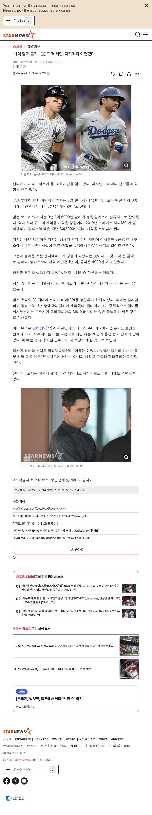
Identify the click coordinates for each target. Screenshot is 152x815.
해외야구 (33, 46)
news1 (63, 746)
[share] (129, 73)
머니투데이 (32, 746)
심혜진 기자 (19, 66)
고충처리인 (57, 739)
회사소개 (7, 739)
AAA (103, 746)
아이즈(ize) (114, 746)
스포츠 (18, 46)
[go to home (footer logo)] (18, 731)
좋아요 (79, 549)
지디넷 (74, 746)
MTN (44, 746)
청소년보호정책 (41, 739)
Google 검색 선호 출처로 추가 (31, 73)
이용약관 (83, 739)
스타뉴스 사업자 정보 (12, 753)
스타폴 (127, 746)
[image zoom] (126, 165)
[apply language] (28, 20)
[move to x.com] (15, 781)
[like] (113, 73)
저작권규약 (71, 739)
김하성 (37, 328)
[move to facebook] (6, 781)
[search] (138, 34)
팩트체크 (103, 739)
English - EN (23, 20)
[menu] (145, 34)
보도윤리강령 (117, 739)
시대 (83, 746)
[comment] (121, 73)
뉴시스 (53, 746)
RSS (93, 739)
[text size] (137, 73)
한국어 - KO (22, 769)
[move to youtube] (24, 781)
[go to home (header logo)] (19, 34)
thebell (92, 746)
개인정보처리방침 (23, 739)
